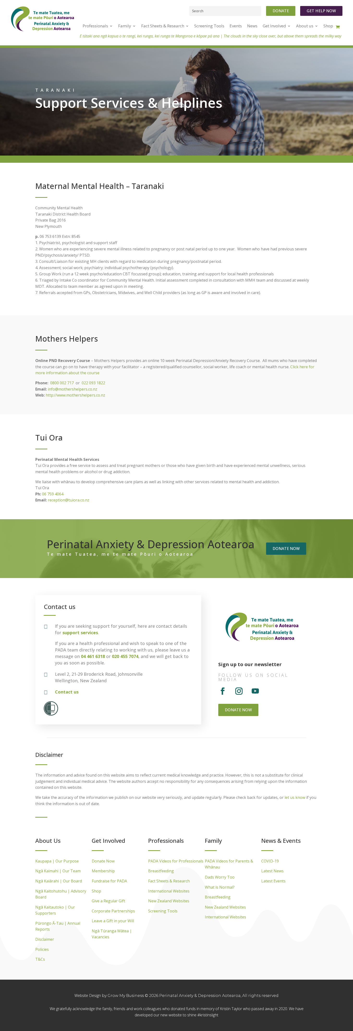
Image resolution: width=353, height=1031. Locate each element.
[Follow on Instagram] (239, 691)
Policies (42, 949)
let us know (295, 797)
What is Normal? (220, 887)
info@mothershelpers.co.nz (72, 389)
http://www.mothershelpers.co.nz (75, 395)
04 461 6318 (93, 656)
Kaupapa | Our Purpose (57, 861)
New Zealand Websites (168, 901)
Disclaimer (44, 939)
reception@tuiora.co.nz (68, 500)
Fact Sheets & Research (169, 881)
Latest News (272, 871)
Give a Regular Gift (108, 901)
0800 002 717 (62, 383)
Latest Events (273, 881)
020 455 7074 (125, 656)
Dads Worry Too (220, 877)
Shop (96, 891)
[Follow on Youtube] (255, 691)
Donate (281, 10)
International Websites (168, 891)
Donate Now (103, 861)
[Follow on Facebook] (222, 691)
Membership (103, 871)
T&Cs (40, 959)
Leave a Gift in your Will (113, 920)
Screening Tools (162, 911)
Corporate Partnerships (113, 911)
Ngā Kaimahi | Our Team (58, 871)
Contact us (67, 692)
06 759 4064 (52, 494)
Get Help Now (321, 10)
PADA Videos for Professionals (175, 861)
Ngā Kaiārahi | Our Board (58, 881)
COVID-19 (270, 861)
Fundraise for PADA (109, 881)
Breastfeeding (161, 871)
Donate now (286, 548)
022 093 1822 (93, 383)
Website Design (88, 995)
